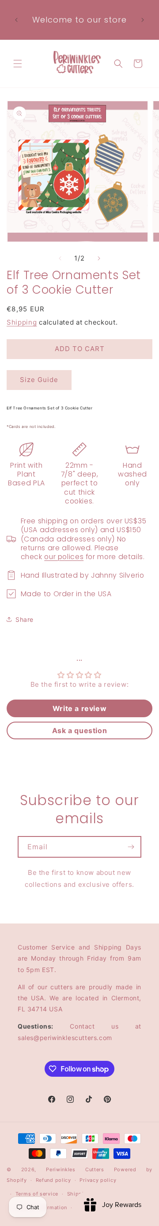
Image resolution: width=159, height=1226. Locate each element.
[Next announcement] (142, 20)
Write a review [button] (79, 708)
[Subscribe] (130, 847)
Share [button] (24, 619)
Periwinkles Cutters (75, 1169)
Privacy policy (98, 1180)
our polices (63, 557)
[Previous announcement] (16, 20)
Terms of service (36, 1194)
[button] (17, 63)
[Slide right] (99, 258)
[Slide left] (60, 258)
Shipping (22, 322)
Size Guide (39, 379)
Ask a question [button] (79, 730)
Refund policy (53, 1180)
